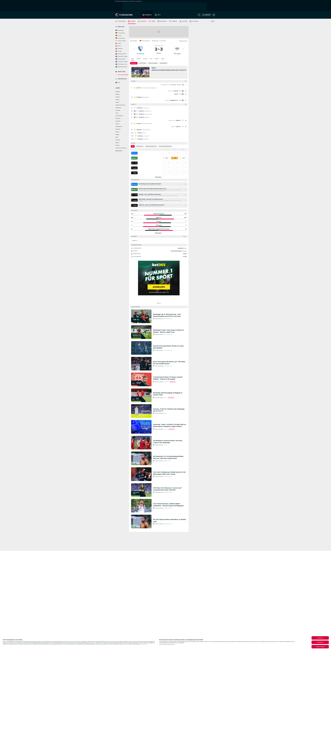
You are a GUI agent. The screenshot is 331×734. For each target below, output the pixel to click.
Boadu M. (146, 136)
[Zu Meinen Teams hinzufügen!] (134, 48)
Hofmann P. (140, 139)
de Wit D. (146, 139)
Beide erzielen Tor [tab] (151, 146)
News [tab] (162, 58)
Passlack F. (146, 108)
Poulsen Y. (178, 126)
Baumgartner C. (165, 84)
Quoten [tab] (145, 58)
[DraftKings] (134, 168)
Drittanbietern (144, 644)
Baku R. (173, 126)
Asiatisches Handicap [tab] (165, 146)
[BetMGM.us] (134, 163)
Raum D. (171, 91)
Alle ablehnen (320, 642)
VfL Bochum (140, 53)
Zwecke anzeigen (320, 646)
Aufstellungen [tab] (153, 63)
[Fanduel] (134, 153)
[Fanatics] (134, 172)
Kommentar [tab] (163, 63)
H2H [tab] (151, 58)
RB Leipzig (177, 53)
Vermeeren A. (171, 120)
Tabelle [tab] (156, 58)
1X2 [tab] (133, 146)
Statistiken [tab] (142, 63)
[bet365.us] (134, 158)
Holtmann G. (140, 108)
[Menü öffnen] (214, 15)
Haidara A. (178, 120)
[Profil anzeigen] (140, 48)
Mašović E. (139, 129)
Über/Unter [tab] (139, 146)
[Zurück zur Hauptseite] (125, 15)
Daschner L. (141, 136)
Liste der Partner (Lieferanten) (167, 644)
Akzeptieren (320, 638)
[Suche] (199, 15)
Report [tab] (139, 58)
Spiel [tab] (132, 58)
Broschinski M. (148, 114)
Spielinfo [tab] (133, 63)
